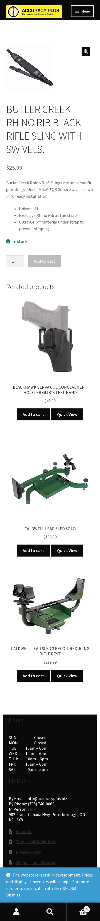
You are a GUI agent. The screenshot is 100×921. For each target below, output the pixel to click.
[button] (86, 51)
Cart (77, 907)
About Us (24, 831)
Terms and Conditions (36, 841)
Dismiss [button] (13, 895)
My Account (16, 912)
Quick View (67, 414)
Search (50, 912)
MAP (32, 809)
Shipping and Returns (35, 862)
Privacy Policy (28, 852)
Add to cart (44, 261)
